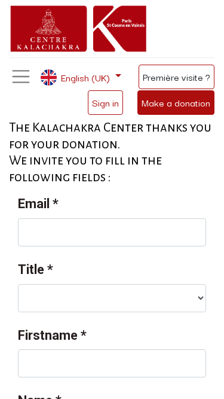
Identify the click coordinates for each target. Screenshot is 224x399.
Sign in (105, 102)
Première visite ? (176, 76)
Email (38, 203)
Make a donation (176, 102)
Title (35, 269)
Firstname (52, 335)
